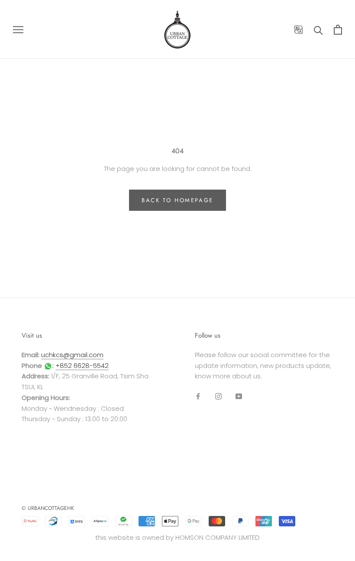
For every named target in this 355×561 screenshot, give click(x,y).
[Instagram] (218, 395)
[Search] (318, 29)
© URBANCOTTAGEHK (48, 508)
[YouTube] (239, 395)
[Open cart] (338, 30)
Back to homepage (177, 200)
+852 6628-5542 (82, 365)
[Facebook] (198, 395)
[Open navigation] (18, 29)
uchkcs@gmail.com (72, 354)
